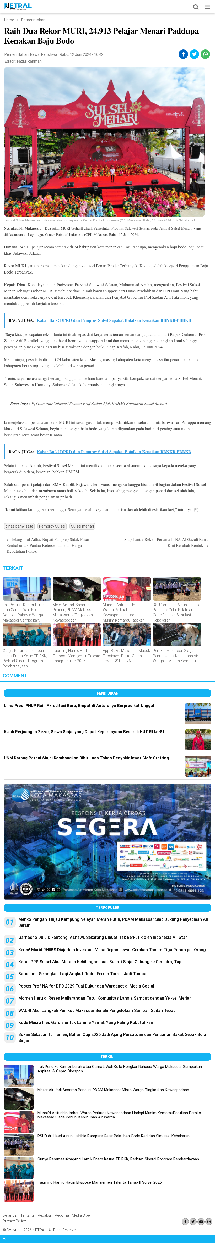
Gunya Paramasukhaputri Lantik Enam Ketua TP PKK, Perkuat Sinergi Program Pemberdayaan (118, 1159)
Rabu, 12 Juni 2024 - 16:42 (81, 54)
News (35, 54)
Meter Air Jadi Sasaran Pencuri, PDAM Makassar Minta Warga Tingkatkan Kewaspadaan (113, 1090)
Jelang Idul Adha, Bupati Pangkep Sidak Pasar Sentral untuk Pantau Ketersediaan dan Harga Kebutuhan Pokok (48, 545)
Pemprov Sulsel (52, 526)
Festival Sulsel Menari (175, 228)
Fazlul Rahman (29, 61)
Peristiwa (49, 54)
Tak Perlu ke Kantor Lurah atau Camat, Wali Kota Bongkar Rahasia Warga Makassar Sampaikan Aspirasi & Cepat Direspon (119, 1068)
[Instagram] (208, 1221)
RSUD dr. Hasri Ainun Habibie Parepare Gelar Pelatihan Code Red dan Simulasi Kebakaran (113, 1136)
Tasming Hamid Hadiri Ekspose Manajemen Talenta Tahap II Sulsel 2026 (99, 1182)
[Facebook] (185, 1221)
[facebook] (183, 54)
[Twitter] (193, 1221)
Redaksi (44, 1215)
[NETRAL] (18, 9)
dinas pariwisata (19, 526)
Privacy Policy (14, 1221)
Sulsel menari (82, 526)
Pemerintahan (33, 20)
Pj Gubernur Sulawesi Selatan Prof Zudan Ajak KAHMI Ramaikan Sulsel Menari (99, 403)
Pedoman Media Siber (73, 1215)
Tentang (27, 1215)
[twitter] (194, 54)
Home (9, 20)
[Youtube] (201, 1221)
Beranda (10, 1215)
